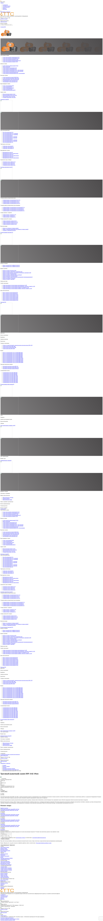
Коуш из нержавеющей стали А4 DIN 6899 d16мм (13, 361)
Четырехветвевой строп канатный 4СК (11, 79)
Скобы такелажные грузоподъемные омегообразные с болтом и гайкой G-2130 (19, 286)
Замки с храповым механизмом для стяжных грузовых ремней (15, 229)
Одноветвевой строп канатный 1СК (10, 80)
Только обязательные (5, 845)
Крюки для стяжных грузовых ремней (10, 228)
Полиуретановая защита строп (9, 94)
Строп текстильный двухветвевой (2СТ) (11, 58)
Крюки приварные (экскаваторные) (10, 275)
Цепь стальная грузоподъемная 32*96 (10, 300)
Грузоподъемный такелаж (6, 232)
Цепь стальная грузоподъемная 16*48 (10, 296)
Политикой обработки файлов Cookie (43, 842)
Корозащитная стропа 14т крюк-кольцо (11, 155)
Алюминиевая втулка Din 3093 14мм (10, 379)
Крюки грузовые (3, 874)
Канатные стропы (4, 849)
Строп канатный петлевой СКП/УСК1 (11, 77)
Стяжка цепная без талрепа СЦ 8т (10, 224)
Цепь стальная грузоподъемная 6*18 (10, 292)
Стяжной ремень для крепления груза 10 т (11, 203)
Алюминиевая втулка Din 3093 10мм (10, 375)
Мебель (2, 885)
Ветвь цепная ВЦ (6, 66)
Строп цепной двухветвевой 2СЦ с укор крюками (13, 71)
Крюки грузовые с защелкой (8, 279)
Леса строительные (4, 879)
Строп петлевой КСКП (7, 88)
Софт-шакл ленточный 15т (8, 147)
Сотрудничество (6, 7)
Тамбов (2, 2)
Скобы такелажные (4, 876)
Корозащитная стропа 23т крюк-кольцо (11, 157)
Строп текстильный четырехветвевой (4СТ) (12, 60)
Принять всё (12, 845)
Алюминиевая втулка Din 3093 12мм (10, 377)
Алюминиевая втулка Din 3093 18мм (10, 381)
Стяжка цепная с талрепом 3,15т (9, 214)
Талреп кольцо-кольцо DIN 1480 (9, 347)
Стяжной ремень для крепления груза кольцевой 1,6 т (14, 207)
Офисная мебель (6, 498)
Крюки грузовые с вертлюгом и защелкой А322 (12, 271)
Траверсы (2, 887)
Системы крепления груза (6, 167)
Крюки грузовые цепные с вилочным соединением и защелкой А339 (17, 272)
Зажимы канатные (4, 853)
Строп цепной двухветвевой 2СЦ (10, 68)
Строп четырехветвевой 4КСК (9, 90)
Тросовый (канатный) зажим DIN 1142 (11, 367)
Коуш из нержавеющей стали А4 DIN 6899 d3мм (13, 352)
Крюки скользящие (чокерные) (9, 278)
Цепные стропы (3, 848)
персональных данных (20, 837)
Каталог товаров (6, 766)
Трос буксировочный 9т (8, 138)
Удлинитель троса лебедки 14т (9, 165)
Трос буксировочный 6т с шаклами (10, 137)
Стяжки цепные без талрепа (6, 869)
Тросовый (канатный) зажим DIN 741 (10, 366)
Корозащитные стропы (5, 863)
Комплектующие (3, 871)
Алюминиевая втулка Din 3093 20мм (10, 382)
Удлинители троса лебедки (5, 864)
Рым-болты (2, 854)
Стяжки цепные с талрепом (6, 868)
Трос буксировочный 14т (8, 142)
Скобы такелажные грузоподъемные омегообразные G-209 (15, 285)
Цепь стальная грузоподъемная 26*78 (10, 299)
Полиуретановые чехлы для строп (10, 95)
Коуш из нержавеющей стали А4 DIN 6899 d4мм (13, 353)
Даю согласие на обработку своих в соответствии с (24, 837)
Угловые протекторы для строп (9, 97)
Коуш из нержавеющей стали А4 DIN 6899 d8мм (13, 356)
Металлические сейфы (7, 499)
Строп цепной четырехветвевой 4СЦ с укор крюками (14, 73)
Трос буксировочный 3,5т (8, 132)
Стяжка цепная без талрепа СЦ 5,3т (10, 223)
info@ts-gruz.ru (3, 915)
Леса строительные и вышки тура (7, 425)
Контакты (5, 9)
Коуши (1, 857)
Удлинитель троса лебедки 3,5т (9, 161)
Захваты (2, 888)
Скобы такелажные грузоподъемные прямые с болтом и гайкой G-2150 (17, 288)
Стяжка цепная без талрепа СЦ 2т (10, 220)
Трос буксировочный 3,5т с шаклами (10, 134)
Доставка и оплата (6, 5)
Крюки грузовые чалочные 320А (9, 270)
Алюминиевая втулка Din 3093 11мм (10, 376)
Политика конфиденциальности (7, 917)
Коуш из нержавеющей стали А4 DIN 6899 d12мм (13, 359)
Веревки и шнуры (4, 882)
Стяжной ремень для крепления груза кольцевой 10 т (13, 210)
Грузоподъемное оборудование (7, 384)
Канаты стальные (4, 873)
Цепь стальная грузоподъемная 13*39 (10, 295)
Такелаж (3, 302)
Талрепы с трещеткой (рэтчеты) (9, 230)
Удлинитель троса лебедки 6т (9, 162)
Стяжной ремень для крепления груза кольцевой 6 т (13, 209)
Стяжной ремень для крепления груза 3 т (11, 201)
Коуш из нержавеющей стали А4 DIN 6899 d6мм (13, 355)
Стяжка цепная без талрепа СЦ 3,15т (10, 221)
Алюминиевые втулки (5, 859)
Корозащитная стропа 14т (8, 154)
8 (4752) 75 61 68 (3, 18)
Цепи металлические (4, 877)
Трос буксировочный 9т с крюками (10, 139)
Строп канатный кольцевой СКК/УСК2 (11, 78)
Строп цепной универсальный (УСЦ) (10, 65)
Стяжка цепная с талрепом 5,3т (9, 216)
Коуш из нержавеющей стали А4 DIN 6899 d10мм (13, 357)
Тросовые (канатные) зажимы (9, 768)
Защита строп (3, 851)
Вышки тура (3, 880)
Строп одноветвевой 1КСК (8, 87)
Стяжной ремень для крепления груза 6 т (11, 202)
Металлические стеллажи (8, 497)
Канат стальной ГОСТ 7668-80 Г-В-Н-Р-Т (11, 266)
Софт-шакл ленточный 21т (8, 148)
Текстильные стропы (4, 847)
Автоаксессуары (4, 99)
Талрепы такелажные (4, 855)
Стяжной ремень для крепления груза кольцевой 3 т (13, 208)
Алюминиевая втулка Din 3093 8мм (10, 373)
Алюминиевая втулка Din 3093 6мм (10, 372)
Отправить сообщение (5, 838)
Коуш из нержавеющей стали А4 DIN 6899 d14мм (13, 360)
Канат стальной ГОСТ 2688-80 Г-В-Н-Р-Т (11, 265)
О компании (5, 4)
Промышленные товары (5, 460)
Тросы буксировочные (5, 861)
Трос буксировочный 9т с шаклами (10, 141)
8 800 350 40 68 (3, 21)
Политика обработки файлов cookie (7, 919)
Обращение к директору (5, 763)
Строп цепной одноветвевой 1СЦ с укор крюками (13, 70)
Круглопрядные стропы (5, 850)
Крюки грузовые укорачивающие (9, 273)
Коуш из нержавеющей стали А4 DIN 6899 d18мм (13, 362)
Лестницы (2, 883)
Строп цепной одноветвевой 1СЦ (10, 67)
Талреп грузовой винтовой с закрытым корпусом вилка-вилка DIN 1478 (17, 345)
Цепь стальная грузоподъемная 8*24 (10, 293)
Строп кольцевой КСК (7, 86)
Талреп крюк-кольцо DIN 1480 (9, 346)
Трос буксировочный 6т (8, 135)
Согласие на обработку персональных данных (9, 918)
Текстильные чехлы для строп (9, 96)
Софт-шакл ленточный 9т (8, 146)
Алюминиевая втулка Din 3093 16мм (10, 380)
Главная (4, 765)
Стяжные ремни (3, 866)
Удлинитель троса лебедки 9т (9, 163)
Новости (4, 8)
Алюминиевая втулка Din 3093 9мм (10, 374)
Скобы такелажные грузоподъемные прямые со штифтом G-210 (16, 287)
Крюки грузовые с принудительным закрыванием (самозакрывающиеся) (17, 277)
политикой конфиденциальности (39, 837)
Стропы (3, 26)
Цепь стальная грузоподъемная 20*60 (10, 297)
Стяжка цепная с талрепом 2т (9, 215)
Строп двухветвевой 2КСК (8, 85)
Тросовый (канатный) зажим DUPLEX (11, 368)
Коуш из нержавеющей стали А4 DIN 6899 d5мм (13, 354)
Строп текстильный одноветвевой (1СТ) (11, 57)
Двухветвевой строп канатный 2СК (10, 81)
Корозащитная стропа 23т (8, 156)
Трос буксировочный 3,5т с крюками (10, 133)
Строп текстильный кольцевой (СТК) (10, 59)
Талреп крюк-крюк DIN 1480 (9, 348)
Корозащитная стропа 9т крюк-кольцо (10, 153)
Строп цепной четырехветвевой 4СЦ (10, 72)
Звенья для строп (3, 875)
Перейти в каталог (4, 808)
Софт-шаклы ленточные (5, 862)
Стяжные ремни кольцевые (6, 867)
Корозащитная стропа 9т (8, 152)
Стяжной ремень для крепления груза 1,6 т (11, 200)
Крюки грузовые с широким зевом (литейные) (12, 274)
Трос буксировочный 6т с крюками (10, 136)
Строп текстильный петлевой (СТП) (10, 61)
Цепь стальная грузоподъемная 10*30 (10, 294)
